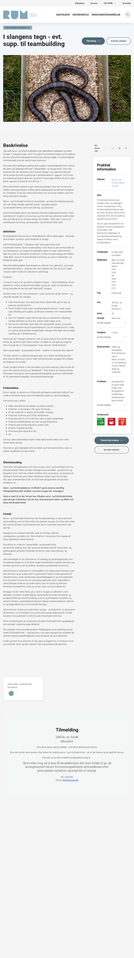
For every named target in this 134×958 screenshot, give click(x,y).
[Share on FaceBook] (126, 148)
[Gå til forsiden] (20, 14)
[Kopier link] (113, 148)
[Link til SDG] (101, 421)
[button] (93, 41)
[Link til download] (11, 693)
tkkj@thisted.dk (70, 780)
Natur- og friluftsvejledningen (118, 182)
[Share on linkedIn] (119, 148)
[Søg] (128, 14)
